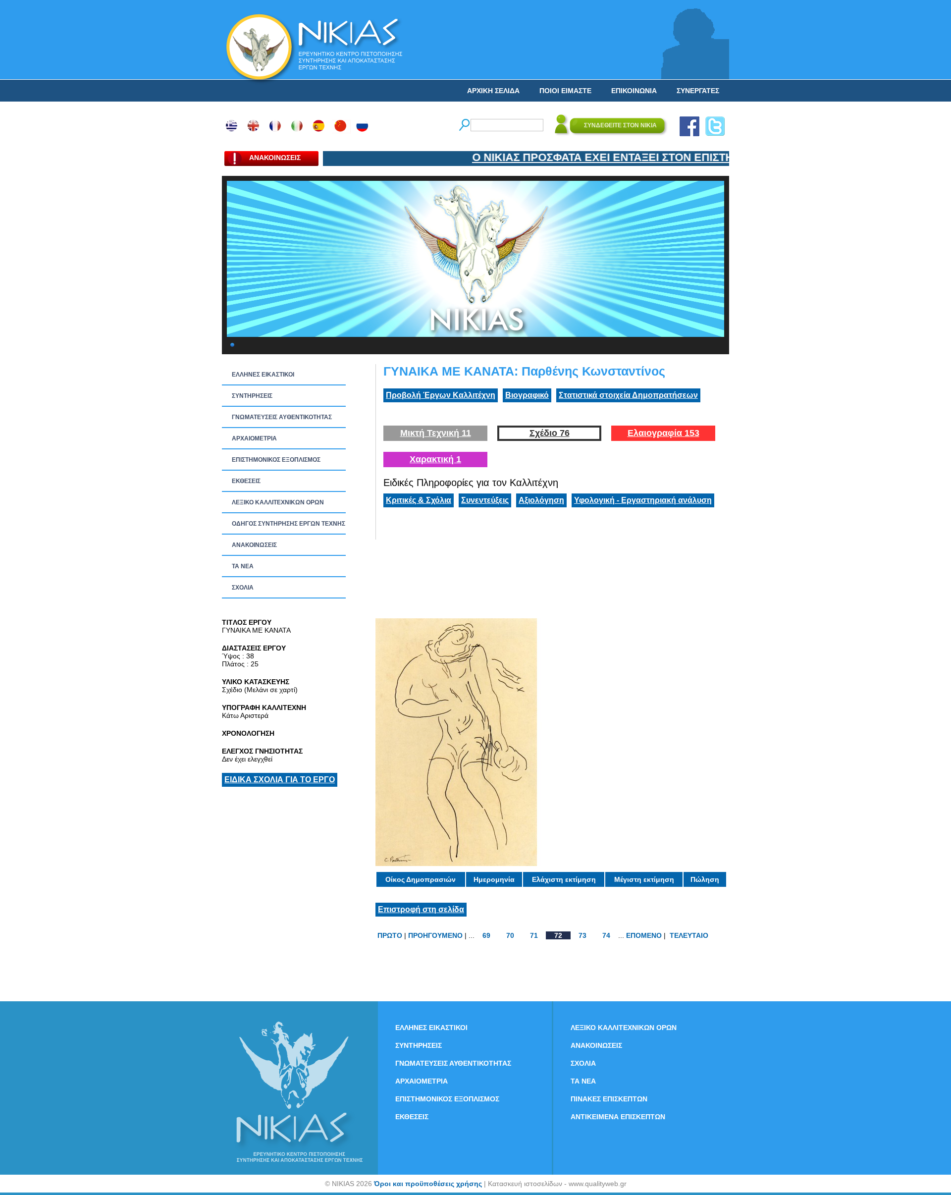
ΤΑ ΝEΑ (243, 566)
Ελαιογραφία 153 (663, 433)
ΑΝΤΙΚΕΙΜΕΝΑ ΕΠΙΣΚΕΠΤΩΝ (618, 1117)
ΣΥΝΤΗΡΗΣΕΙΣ (252, 395)
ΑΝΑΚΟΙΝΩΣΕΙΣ (254, 545)
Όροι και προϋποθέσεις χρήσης (428, 1184)
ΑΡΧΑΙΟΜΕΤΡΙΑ (254, 438)
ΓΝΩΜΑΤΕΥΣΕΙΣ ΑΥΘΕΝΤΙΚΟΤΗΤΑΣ (282, 417)
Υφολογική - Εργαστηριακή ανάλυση (643, 500)
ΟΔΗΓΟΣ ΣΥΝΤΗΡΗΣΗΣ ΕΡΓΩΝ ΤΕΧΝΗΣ (288, 523)
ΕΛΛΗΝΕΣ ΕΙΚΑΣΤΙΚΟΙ (263, 374)
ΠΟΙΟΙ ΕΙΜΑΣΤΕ (565, 91)
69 (486, 935)
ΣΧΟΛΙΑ (243, 587)
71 (534, 935)
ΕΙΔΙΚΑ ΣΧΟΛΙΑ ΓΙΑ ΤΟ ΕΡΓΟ (279, 779)
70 (510, 935)
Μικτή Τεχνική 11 (435, 433)
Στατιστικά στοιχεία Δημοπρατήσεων (628, 395)
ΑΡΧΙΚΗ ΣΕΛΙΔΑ (493, 91)
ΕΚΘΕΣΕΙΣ (246, 481)
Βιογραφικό (527, 395)
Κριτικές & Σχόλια (418, 500)
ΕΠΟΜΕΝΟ (644, 935)
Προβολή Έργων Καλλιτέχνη (440, 395)
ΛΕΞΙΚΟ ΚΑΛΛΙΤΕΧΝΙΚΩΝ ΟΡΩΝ (278, 502)
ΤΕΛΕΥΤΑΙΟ (689, 935)
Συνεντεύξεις (485, 500)
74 (606, 935)
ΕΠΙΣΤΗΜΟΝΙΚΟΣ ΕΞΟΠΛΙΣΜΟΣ (276, 459)
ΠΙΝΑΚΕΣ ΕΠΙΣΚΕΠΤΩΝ (609, 1099)
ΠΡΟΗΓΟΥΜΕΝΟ (435, 935)
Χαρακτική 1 (435, 459)
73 (582, 935)
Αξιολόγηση (541, 500)
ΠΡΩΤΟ (389, 935)
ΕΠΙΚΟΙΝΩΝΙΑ (634, 91)
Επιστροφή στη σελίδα (421, 909)
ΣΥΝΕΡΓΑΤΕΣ (698, 91)
